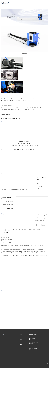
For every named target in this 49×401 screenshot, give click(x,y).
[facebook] (43, 363)
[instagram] (47, 363)
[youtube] (45, 363)
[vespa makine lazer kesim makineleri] (5, 2)
